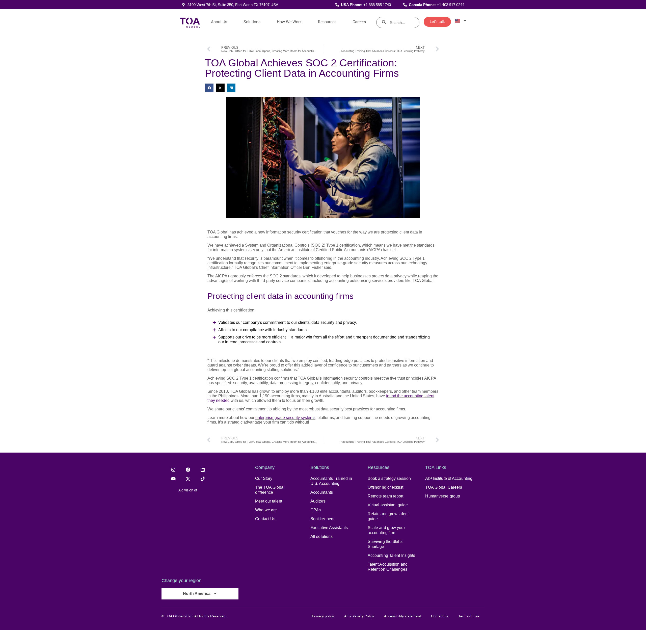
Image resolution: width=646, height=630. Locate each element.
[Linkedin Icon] (202, 469)
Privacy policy (323, 616)
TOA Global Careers (443, 487)
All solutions (321, 536)
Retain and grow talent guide (388, 516)
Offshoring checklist (385, 487)
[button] (209, 88)
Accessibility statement (402, 616)
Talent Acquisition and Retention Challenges (388, 566)
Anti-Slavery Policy (359, 616)
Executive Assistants (329, 528)
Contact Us (265, 519)
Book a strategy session (389, 478)
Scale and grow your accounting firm (386, 530)
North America (196, 593)
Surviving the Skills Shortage (385, 544)
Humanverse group (442, 496)
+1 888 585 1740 (377, 5)
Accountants (321, 492)
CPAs (315, 510)
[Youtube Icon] (173, 478)
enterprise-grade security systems (285, 417)
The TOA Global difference (269, 489)
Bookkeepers (322, 519)
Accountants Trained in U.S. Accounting (331, 481)
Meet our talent (268, 501)
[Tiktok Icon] (202, 478)
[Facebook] (188, 469)
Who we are (266, 510)
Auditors (318, 501)
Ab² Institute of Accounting (448, 478)
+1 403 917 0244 (450, 5)
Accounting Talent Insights (391, 555)
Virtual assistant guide (388, 505)
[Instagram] (173, 469)
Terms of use (469, 616)
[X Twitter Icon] (188, 478)
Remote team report (385, 496)
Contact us (439, 616)
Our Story (263, 478)
